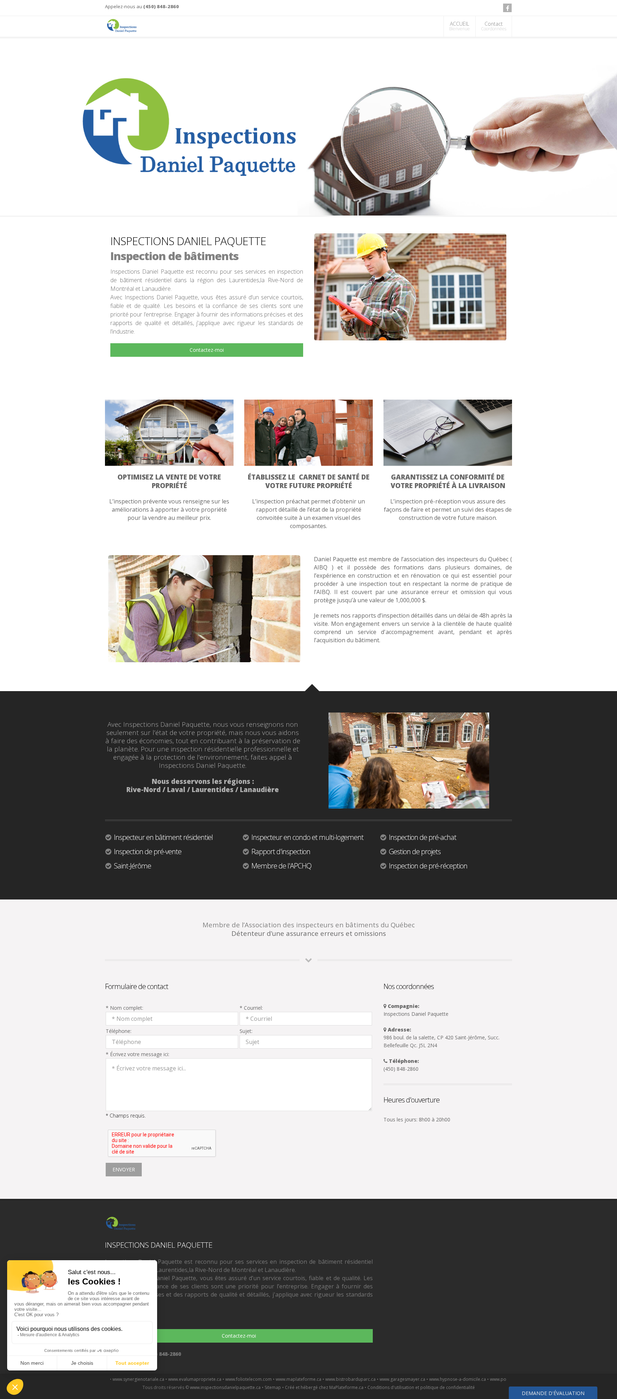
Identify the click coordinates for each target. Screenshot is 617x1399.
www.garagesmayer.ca (349, 1379)
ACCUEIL (459, 26)
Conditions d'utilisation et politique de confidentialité (421, 1387)
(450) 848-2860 (161, 6)
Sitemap (273, 1387)
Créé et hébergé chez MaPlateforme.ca (324, 1387)
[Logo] (121, 26)
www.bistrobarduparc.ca (297, 1379)
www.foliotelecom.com (195, 1379)
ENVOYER (123, 1169)
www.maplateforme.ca (245, 1379)
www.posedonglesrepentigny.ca (468, 1379)
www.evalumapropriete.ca (141, 1379)
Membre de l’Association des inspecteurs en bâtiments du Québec (308, 924)
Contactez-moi (207, 349)
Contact (493, 26)
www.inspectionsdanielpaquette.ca (225, 1387)
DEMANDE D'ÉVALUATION (553, 1393)
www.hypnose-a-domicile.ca (404, 1379)
